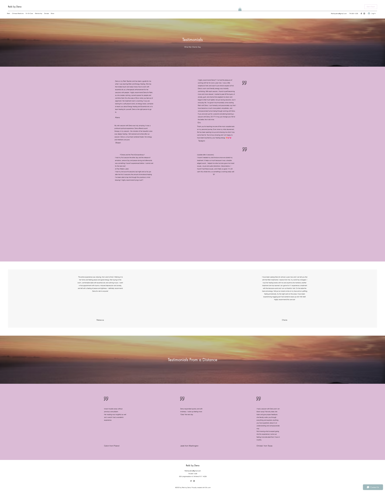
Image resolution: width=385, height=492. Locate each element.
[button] (240, 9)
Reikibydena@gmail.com (339, 13)
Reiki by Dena (14, 6)
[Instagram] (364, 14)
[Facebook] (361, 14)
